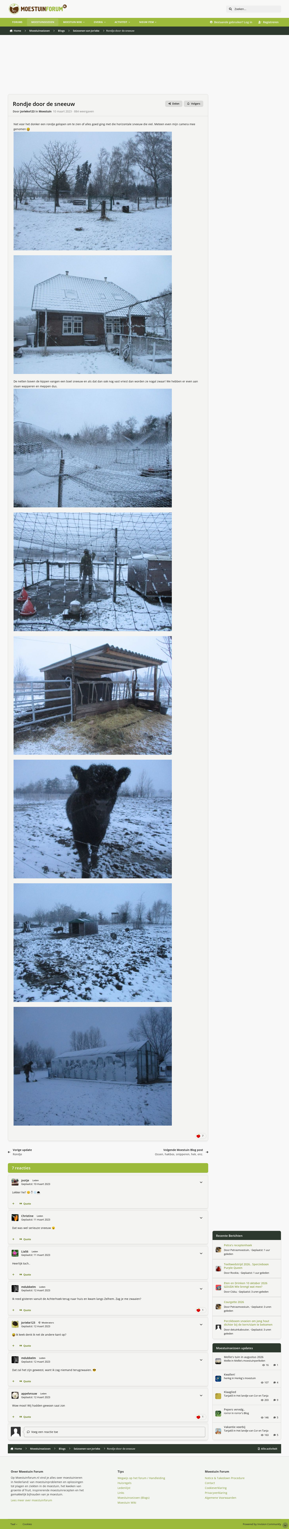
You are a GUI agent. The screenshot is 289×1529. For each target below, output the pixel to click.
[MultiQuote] (13, 1204)
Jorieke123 (27, 111)
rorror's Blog (241, 1413)
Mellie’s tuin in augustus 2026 (243, 1357)
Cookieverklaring (216, 1488)
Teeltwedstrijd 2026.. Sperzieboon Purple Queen (246, 1266)
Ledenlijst (124, 1488)
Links (121, 1493)
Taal (13, 1524)
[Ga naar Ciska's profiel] (218, 1287)
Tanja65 (228, 1395)
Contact (210, 1483)
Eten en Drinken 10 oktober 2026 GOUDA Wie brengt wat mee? (245, 1284)
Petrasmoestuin (239, 1250)
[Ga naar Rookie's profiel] (218, 1268)
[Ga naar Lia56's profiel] (15, 1253)
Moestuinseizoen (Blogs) (133, 1498)
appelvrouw (29, 1393)
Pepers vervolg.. (234, 1409)
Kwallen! (229, 1374)
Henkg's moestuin (245, 1378)
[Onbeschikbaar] (93, 134)
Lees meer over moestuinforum (31, 1500)
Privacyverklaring (216, 1493)
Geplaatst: (255, 1273)
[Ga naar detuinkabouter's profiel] (218, 1327)
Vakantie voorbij (234, 1427)
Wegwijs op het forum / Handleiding (141, 1478)
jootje (25, 1180)
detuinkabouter (239, 1329)
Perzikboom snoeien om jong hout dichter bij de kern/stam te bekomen (248, 1322)
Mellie (227, 1360)
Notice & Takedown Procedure (225, 1478)
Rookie (234, 1273)
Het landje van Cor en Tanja (252, 1395)
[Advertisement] (108, 66)
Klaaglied (230, 1392)
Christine (27, 1216)
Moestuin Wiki (127, 1502)
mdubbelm (28, 1287)
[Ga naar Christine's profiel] (15, 1217)
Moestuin (45, 111)
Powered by (262, 1524)
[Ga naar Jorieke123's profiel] (15, 1324)
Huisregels (125, 1483)
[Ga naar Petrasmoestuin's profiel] (218, 1249)
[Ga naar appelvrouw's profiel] (15, 1395)
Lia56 (24, 1251)
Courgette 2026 (234, 1302)
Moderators (47, 1322)
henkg (227, 1378)
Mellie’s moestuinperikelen (249, 1360)
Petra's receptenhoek (238, 1245)
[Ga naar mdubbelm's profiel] (15, 1288)
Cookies (27, 1524)
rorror (227, 1413)
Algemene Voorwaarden (220, 1498)
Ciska (233, 1291)
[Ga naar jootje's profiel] (15, 1182)
